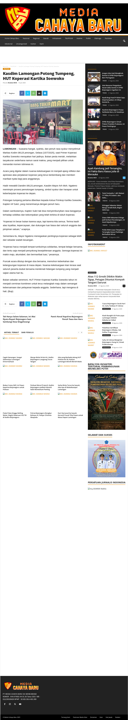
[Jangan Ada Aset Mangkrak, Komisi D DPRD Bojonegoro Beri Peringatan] (94, 76)
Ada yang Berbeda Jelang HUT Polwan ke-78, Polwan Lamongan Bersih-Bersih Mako (70, 359)
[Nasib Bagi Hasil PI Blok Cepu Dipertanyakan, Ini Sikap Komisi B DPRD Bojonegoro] (94, 101)
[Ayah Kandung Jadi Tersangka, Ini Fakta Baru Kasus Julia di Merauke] (107, 153)
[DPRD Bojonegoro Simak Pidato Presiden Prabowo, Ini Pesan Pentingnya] (94, 125)
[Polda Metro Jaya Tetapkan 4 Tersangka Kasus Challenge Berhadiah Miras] (94, 233)
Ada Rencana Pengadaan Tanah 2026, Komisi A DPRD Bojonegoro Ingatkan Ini (112, 87)
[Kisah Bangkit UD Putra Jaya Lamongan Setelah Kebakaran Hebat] (94, 319)
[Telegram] (45, 93)
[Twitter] (27, 93)
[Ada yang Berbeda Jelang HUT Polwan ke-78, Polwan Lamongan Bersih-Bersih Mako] (70, 346)
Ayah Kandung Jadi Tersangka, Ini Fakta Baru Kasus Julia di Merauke (105, 171)
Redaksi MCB (12, 83)
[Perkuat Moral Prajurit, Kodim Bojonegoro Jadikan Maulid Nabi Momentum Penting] (42, 374)
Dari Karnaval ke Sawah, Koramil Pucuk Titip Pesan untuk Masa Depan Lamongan (70, 415)
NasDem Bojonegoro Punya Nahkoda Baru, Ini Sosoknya (113, 111)
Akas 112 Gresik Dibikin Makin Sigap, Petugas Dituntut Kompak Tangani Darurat (106, 279)
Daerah (46, 38)
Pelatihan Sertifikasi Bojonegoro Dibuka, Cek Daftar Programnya (111, 330)
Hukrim (79, 38)
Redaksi (117, 717)
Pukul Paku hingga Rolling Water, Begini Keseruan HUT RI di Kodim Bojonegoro (14, 415)
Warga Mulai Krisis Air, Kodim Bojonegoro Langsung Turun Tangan (42, 359)
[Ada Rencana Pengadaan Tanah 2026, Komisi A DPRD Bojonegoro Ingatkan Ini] (94, 89)
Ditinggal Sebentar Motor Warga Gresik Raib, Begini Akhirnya (112, 207)
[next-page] (81, 332)
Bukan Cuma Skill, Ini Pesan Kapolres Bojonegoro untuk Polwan (13, 387)
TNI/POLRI (69, 38)
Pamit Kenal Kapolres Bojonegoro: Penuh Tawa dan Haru (67, 317)
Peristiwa (108, 38)
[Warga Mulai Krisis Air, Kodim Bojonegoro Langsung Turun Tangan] (42, 346)
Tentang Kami (65, 717)
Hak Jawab (109, 717)
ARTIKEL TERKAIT (11, 332)
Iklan (101, 717)
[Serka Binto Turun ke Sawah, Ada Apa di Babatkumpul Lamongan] (70, 374)
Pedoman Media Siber (80, 717)
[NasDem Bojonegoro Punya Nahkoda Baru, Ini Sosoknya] (94, 113)
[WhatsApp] (33, 93)
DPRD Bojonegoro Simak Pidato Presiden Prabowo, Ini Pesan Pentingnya (113, 124)
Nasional (26, 38)
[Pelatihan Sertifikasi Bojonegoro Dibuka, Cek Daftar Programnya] (94, 331)
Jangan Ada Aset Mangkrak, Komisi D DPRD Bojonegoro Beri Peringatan (112, 75)
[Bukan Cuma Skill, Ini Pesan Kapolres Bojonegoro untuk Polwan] (15, 374)
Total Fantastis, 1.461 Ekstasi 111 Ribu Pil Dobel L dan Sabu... (113, 195)
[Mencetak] (39, 93)
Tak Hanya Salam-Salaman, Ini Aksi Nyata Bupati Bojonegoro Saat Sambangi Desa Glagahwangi (19, 319)
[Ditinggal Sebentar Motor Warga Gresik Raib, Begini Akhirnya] (94, 209)
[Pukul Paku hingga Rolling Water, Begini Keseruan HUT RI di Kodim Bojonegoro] (15, 402)
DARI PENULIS (27, 332)
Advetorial (8, 44)
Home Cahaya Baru (12, 38)
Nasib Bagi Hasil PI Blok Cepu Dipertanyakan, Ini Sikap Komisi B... (113, 99)
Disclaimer (93, 717)
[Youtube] (20, 704)
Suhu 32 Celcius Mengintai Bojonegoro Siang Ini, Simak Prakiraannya (113, 342)
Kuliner (33, 44)
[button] (124, 41)
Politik (88, 38)
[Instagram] (10, 704)
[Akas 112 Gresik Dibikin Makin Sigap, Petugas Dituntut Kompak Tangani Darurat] (106, 261)
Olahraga (97, 38)
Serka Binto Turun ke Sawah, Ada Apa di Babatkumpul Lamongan (69, 387)
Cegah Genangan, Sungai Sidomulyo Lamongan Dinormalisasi (12, 359)
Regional (36, 38)
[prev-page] (78, 332)
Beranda (5, 66)
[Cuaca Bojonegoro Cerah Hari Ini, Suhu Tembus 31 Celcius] (94, 307)
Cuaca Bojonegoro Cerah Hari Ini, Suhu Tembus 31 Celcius (113, 304)
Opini (42, 44)
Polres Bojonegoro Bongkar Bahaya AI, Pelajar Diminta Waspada (41, 415)
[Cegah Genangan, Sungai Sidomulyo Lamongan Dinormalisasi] (15, 346)
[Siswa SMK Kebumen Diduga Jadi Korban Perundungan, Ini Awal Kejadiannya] (94, 221)
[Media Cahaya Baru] (64, 18)
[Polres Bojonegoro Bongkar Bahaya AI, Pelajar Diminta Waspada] (42, 402)
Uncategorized (21, 44)
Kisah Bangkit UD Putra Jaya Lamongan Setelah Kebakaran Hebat (113, 317)
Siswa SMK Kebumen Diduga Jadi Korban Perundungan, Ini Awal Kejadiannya (113, 219)
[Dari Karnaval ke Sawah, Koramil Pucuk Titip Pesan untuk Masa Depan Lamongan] (70, 402)
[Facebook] (22, 93)
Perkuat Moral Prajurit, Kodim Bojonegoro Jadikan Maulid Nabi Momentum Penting (42, 387)
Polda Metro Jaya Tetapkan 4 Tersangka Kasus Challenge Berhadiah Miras (113, 232)
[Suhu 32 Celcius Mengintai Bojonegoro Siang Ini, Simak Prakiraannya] (94, 343)
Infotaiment (56, 38)
